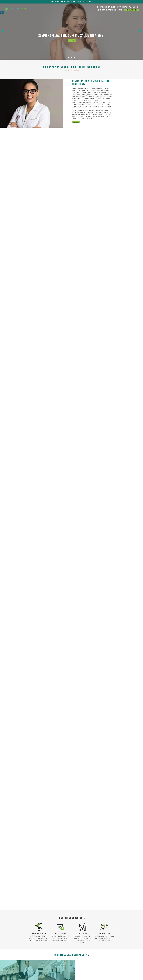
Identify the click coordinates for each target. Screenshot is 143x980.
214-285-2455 (135, 7)
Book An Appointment (131, 10)
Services (104, 10)
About (99, 10)
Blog (115, 10)
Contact (120, 10)
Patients (110, 10)
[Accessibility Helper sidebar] (2, 12)
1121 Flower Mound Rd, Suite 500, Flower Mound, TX (112, 7)
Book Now (76, 122)
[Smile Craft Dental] (15, 9)
